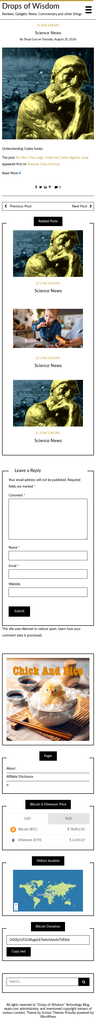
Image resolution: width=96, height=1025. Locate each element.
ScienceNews (48, 25)
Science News (48, 291)
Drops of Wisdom (30, 6)
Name (14, 547)
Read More (10, 173)
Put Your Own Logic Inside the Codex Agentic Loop (52, 157)
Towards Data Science (43, 164)
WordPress (48, 1016)
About (11, 768)
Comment (17, 495)
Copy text (19, 951)
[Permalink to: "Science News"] (48, 93)
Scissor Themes (53, 1013)
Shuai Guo (30, 39)
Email (14, 566)
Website (14, 584)
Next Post (79, 206)
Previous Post (20, 206)
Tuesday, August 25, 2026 (59, 39)
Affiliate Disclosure (20, 776)
